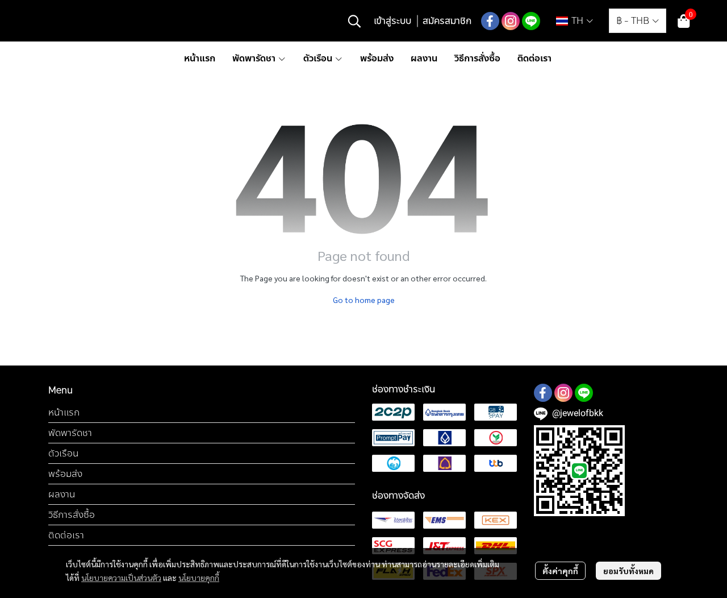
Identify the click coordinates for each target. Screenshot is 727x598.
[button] (354, 21)
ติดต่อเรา (66, 535)
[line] (531, 21)
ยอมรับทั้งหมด (628, 571)
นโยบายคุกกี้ (198, 577)
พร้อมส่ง (65, 474)
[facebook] (490, 21)
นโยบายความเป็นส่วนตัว (121, 577)
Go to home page (364, 299)
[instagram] (511, 21)
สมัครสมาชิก (447, 21)
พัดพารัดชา (70, 433)
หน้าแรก (64, 412)
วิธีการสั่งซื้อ (71, 515)
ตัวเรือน (63, 453)
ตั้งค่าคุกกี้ (560, 571)
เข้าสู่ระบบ (392, 21)
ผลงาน (61, 494)
